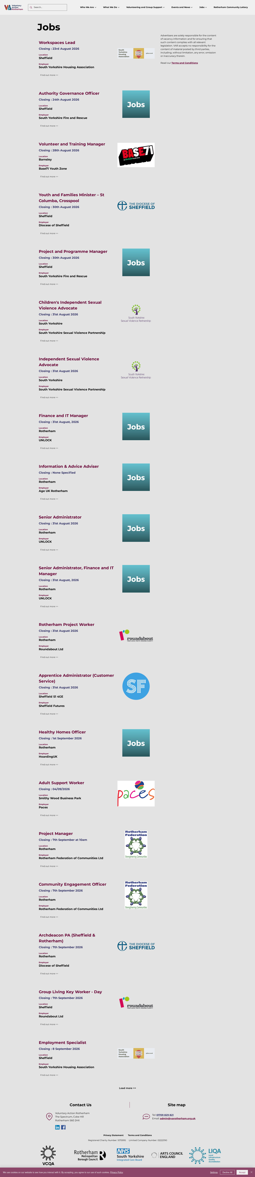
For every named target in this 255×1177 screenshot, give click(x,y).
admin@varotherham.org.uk (178, 1118)
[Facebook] (63, 1127)
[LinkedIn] (57, 1127)
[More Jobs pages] (206, 7)
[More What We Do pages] (118, 7)
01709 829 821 (165, 1114)
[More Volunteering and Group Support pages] (164, 7)
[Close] (251, 1172)
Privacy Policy (116, 1172)
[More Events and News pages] (191, 7)
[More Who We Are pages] (95, 7)
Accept (242, 1172)
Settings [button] (214, 1172)
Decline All (227, 1172)
